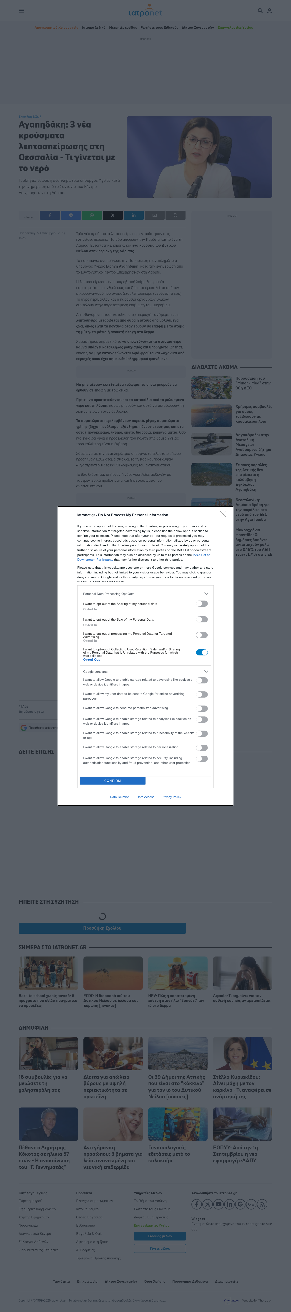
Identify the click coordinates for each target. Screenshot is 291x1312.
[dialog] (145, 656)
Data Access (145, 797)
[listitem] (145, 593)
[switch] (202, 604)
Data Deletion (120, 797)
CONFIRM (112, 781)
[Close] (224, 515)
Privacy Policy (171, 797)
